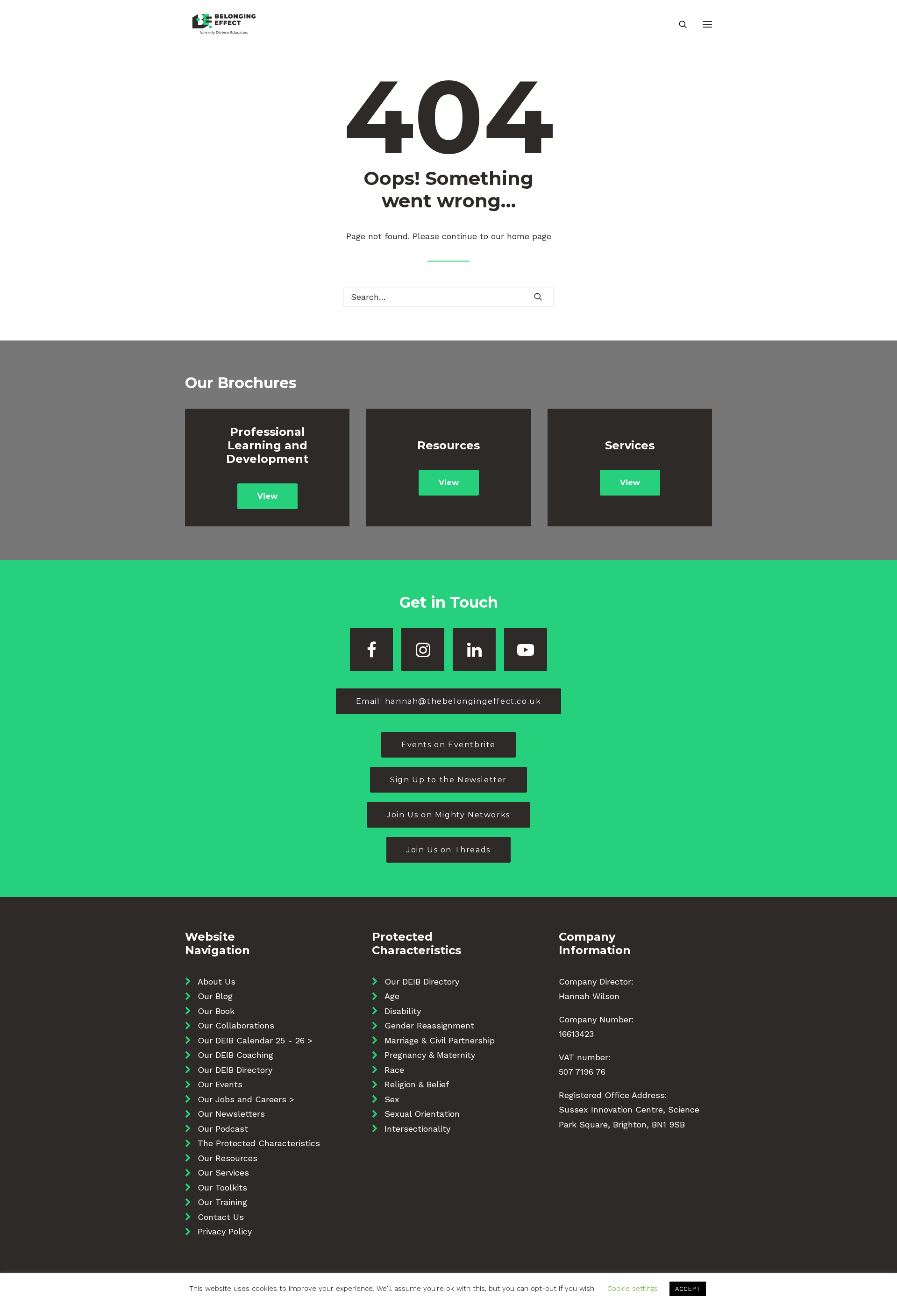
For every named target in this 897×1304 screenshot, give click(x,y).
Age (391, 996)
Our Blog (215, 996)
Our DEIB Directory (235, 1070)
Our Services (223, 1172)
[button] (707, 24)
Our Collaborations (236, 1025)
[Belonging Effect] (224, 24)
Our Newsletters (231, 1114)
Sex (391, 1099)
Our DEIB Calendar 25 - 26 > (255, 1040)
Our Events (220, 1084)
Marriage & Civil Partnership (439, 1040)
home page (529, 236)
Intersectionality (417, 1129)
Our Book (216, 1011)
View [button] (267, 496)
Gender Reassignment (429, 1025)
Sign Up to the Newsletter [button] (448, 779)
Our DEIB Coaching (235, 1055)
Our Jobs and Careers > (246, 1099)
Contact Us (221, 1217)
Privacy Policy (225, 1231)
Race (394, 1070)
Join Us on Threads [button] (448, 849)
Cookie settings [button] (632, 1288)
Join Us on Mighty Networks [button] (448, 814)
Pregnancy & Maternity (429, 1055)
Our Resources (227, 1158)
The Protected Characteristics (259, 1143)
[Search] (678, 24)
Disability (402, 1011)
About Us (216, 981)
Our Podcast (223, 1129)
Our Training (222, 1202)
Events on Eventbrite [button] (448, 744)
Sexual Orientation (422, 1114)
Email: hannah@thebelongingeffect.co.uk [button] (448, 701)
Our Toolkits (222, 1187)
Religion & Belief (416, 1084)
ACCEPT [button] (687, 1288)
